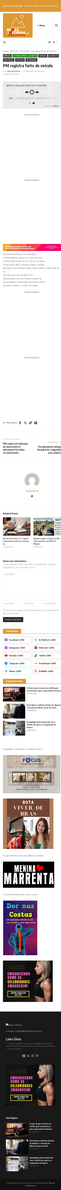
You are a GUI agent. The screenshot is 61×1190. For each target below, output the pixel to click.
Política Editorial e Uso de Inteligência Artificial (30, 1043)
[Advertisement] (30, 146)
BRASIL (7, 56)
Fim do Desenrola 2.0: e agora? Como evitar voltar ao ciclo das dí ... (16, 541)
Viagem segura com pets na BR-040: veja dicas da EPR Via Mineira (46, 541)
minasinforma (13, 71)
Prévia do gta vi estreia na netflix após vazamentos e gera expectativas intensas (41, 1126)
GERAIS (42, 56)
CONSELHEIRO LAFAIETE (25, 56)
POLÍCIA (20, 60)
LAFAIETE (53, 56)
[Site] (32, 496)
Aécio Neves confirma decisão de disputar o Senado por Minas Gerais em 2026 (42, 1143)
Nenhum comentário (35, 71)
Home (5, 51)
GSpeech (56, 106)
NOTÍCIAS (14, 51)
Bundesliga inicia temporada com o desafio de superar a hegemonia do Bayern (41, 724)
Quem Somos (14, 1049)
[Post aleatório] (49, 42)
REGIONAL (25, 51)
